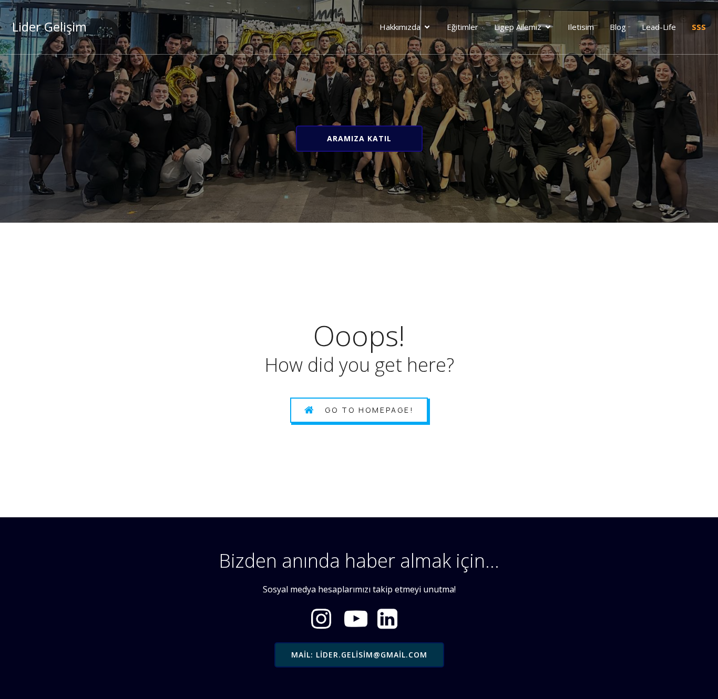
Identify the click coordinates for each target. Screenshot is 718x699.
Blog (618, 27)
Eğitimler (462, 27)
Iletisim (581, 27)
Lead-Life (659, 27)
